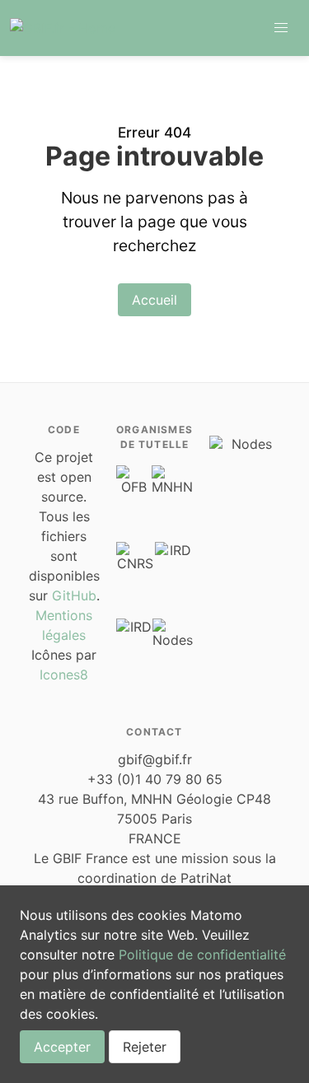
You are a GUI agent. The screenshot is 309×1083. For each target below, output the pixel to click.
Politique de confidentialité (202, 954)
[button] (281, 28)
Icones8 (64, 674)
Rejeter (144, 1047)
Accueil (154, 300)
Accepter (62, 1047)
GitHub (74, 595)
